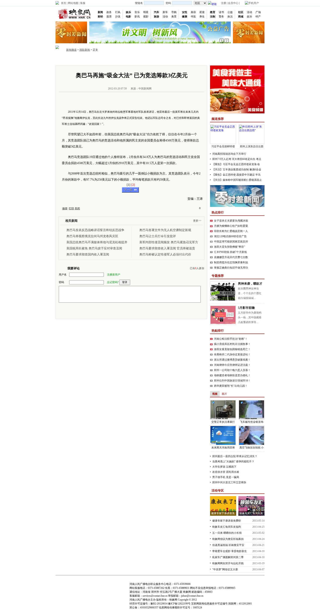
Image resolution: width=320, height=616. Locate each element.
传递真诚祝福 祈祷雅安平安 (228, 545)
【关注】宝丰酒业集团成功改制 (230, 169)
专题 (190, 59)
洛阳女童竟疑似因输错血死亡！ (232, 349)
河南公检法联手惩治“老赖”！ (231, 338)
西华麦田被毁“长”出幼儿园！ (231, 385)
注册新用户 (113, 274)
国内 (106, 59)
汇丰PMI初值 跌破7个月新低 (230, 251)
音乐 (137, 12)
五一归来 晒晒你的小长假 (227, 532)
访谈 (169, 59)
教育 (212, 12)
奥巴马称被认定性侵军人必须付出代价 (165, 254)
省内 (96, 59)
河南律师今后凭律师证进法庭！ (232, 364)
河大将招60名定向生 (243, 159)
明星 (145, 12)
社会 (148, 59)
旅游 (156, 16)
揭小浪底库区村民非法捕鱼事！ (232, 344)
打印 (71, 208)
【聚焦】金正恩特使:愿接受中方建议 (233, 174)
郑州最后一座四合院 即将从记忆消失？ (234, 456)
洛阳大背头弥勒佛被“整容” (229, 246)
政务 (109, 12)
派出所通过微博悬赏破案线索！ (232, 359)
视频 (138, 59)
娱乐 (128, 12)
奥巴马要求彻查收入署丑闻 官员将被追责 (167, 248)
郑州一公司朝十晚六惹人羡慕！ (232, 370)
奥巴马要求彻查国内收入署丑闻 (87, 254)
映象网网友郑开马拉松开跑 (228, 563)
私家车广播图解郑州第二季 (228, 557)
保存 (64, 208)
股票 (109, 16)
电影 (128, 16)
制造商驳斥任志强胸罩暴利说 (231, 262)
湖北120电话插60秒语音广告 (230, 236)
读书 (221, 12)
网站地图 (73, 3)
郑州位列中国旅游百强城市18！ (232, 380)
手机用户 (253, 3)
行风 (117, 12)
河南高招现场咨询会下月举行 (229, 153)
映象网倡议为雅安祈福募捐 (228, 538)
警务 (221, 16)
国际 (117, 59)
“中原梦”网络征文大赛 (225, 569)
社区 (240, 12)
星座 (202, 12)
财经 (100, 16)
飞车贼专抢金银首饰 (251, 421)
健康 (184, 16)
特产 (258, 16)
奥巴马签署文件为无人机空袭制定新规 (165, 230)
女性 (184, 12)
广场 (258, 12)
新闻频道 (71, 49)
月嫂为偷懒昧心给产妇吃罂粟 (231, 225)
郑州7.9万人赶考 (221, 159)
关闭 (77, 208)
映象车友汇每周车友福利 (226, 526)
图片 (127, 59)
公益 (230, 12)
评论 (180, 59)
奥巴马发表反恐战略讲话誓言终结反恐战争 (95, 230)
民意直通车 (205, 59)
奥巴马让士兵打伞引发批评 (157, 236)
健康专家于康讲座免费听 (226, 520)
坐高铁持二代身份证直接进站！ (232, 354)
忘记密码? (113, 282)
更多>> (197, 220)
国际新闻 (84, 49)
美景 (174, 16)
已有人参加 (197, 268)
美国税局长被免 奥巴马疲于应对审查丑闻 (94, 248)
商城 (240, 16)
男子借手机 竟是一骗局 (225, 477)
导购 (174, 12)
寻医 (193, 16)
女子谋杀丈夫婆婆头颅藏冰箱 (231, 220)
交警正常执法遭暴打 (223, 421)
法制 (212, 16)
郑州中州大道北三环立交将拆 (229, 482)
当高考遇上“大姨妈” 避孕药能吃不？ (233, 461)
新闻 (100, 12)
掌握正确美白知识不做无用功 (231, 267)
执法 (230, 16)
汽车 (156, 12)
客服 (82, 3)
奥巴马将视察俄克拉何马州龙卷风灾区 (92, 236)
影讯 (137, 16)
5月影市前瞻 (246, 307)
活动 (165, 16)
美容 (193, 12)
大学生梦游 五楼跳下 (224, 466)
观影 (145, 16)
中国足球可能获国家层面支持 (231, 241)
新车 (165, 12)
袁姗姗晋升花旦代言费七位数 (231, 257)
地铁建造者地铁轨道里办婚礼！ (232, 375)
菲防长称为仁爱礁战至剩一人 (231, 231)
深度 (159, 59)
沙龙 (117, 16)
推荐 (86, 59)
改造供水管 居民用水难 (225, 471)
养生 (202, 16)
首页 (63, 3)
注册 (223, 3)
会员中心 (233, 3)
